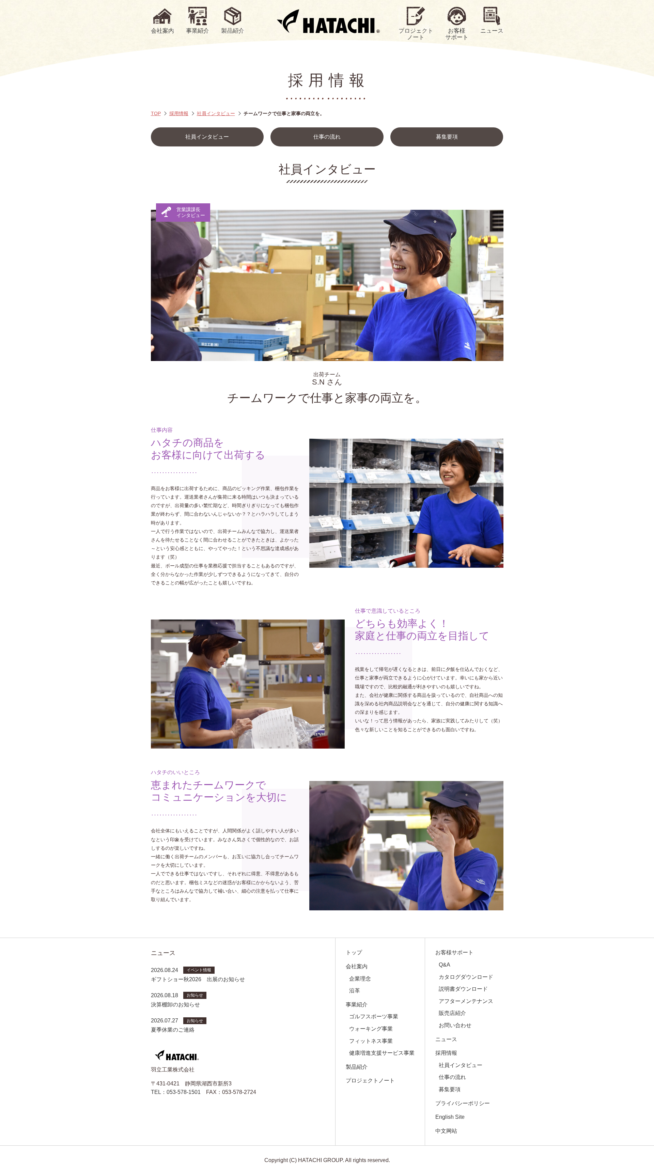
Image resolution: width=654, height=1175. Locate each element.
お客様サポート (454, 952)
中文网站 (446, 1131)
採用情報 (178, 113)
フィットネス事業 (371, 1041)
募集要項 (447, 137)
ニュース (446, 1039)
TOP (156, 113)
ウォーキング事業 (371, 1029)
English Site (450, 1117)
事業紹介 (357, 1004)
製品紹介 (357, 1067)
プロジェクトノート (370, 1080)
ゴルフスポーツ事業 (373, 1016)
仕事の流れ (327, 137)
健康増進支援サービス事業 (382, 1053)
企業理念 (360, 979)
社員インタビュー (216, 113)
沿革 (354, 990)
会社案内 (357, 966)
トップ (354, 952)
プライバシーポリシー (462, 1103)
